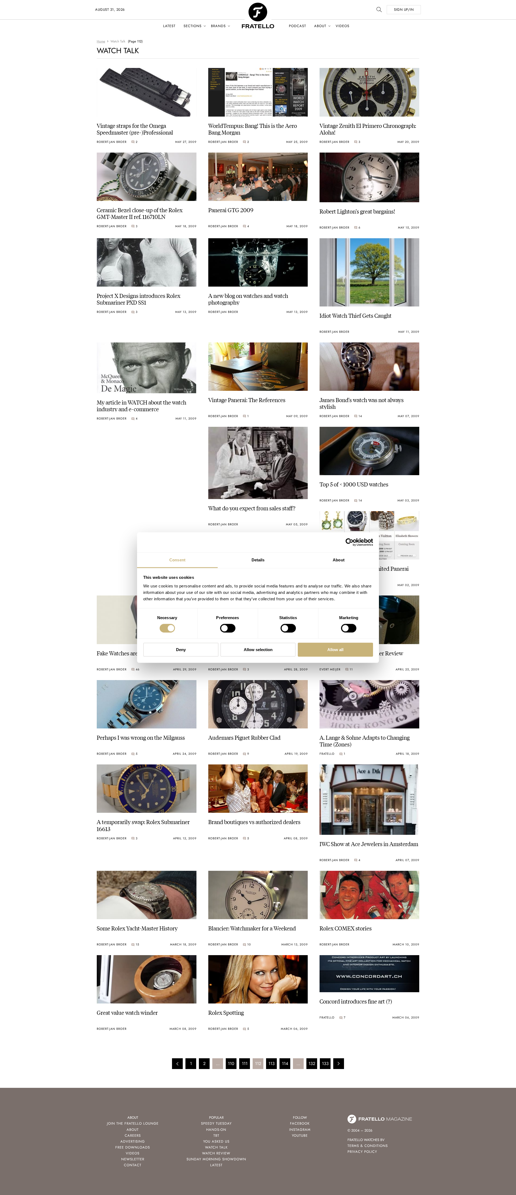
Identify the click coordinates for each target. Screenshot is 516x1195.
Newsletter (132, 1159)
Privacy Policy (362, 1151)
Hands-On (216, 1129)
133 (325, 1063)
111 (245, 1063)
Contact (132, 1165)
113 (271, 1063)
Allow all (335, 649)
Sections (193, 25)
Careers (133, 1135)
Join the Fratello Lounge (133, 1123)
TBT (216, 1135)
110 (231, 1063)
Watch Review (216, 1153)
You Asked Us (216, 1141)
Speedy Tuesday (216, 1123)
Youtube (300, 1135)
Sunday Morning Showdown (216, 1159)
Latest (169, 25)
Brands (218, 25)
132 (312, 1063)
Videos (342, 25)
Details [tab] (258, 559)
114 (285, 1063)
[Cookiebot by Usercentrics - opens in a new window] (349, 542)
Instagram (300, 1129)
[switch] (227, 628)
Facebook (300, 1123)
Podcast (297, 25)
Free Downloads (132, 1147)
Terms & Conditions (367, 1145)
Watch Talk (216, 1147)
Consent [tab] (177, 559)
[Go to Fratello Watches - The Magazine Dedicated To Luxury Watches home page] (258, 5)
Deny (181, 649)
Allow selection (258, 649)
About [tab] (339, 559)
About (320, 25)
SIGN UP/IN (404, 9)
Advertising (132, 1141)
